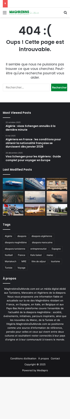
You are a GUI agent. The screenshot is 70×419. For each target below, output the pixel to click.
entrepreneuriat (38, 248)
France (21, 255)
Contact (55, 358)
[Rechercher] (65, 14)
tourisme (55, 261)
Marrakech (10, 261)
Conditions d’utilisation (23, 358)
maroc (50, 255)
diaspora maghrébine (16, 242)
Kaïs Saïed (35, 255)
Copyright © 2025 (35, 364)
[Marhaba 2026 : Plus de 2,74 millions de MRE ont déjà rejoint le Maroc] (13, 210)
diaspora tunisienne (15, 248)
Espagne (56, 248)
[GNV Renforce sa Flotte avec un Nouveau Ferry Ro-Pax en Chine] (57, 197)
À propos (43, 358)
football (9, 255)
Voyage (21, 267)
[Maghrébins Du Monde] (24, 12)
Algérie (8, 236)
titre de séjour (39, 261)
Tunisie (8, 267)
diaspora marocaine (42, 242)
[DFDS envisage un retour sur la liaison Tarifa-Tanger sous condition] (13, 184)
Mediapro (42, 370)
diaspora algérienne (42, 236)
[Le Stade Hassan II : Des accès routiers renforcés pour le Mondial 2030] (13, 197)
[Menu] (5, 14)
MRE (23, 261)
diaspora (21, 236)
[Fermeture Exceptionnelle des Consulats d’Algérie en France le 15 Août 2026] (57, 210)
